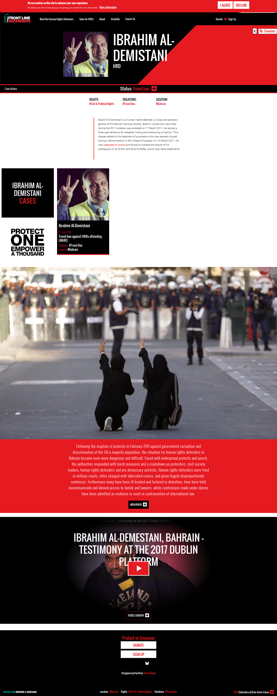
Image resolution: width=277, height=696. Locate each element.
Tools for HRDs (86, 19)
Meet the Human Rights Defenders (57, 19)
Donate (219, 19)
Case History (11, 88)
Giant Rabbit (149, 673)
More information (108, 7)
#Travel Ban (129, 104)
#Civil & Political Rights (101, 104)
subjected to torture (114, 144)
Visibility (115, 19)
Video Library (136, 615)
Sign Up (232, 19)
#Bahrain (161, 104)
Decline (241, 5)
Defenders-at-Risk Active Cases (251, 692)
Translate (269, 31)
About (102, 19)
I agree (225, 5)
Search (129, 19)
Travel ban (141, 89)
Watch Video (138, 568)
